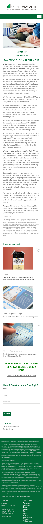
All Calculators (27, 521)
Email (5, 395)
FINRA (24, 466)
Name (5, 388)
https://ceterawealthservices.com (11, 482)
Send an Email (8, 429)
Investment (26, 505)
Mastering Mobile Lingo (12, 314)
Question (6, 402)
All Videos (26, 519)
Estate (25, 507)
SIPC (27, 466)
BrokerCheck (36, 441)
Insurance (26, 509)
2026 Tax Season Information (21, 375)
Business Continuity (25, 496)
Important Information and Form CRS (10, 496)
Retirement (26, 503)
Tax (24, 511)
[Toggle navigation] (39, 16)
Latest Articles (27, 517)
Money (25, 513)
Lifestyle (25, 515)
